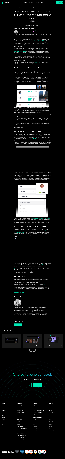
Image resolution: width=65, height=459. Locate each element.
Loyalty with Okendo (21, 405)
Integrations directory (37, 430)
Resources (37, 2)
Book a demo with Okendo (19, 292)
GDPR (50, 417)
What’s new (19, 419)
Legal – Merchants (52, 414)
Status (50, 428)
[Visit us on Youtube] (62, 451)
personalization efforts (31, 138)
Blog (19, 7)
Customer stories (20, 410)
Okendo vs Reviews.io (21, 439)
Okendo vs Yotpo (20, 426)
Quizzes (3, 419)
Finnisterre (42, 264)
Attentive (35, 426)
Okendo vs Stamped (21, 442)
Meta (34, 424)
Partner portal (36, 414)
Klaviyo (34, 422)
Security (50, 419)
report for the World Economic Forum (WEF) (34, 40)
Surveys (3, 424)
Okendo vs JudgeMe (21, 435)
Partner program (36, 405)
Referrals (4, 422)
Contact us (51, 421)
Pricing (42, 2)
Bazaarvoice (35, 428)
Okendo (15, 268)
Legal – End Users (52, 412)
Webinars (19, 414)
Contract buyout (5, 408)
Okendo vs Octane (21, 437)
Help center (51, 426)
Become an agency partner (38, 410)
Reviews (3, 415)
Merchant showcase (21, 412)
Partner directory (36, 408)
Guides (18, 417)
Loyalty (3, 417)
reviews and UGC (37, 62)
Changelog (19, 421)
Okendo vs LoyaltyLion (22, 428)
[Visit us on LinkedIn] (60, 451)
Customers (31, 2)
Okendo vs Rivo (20, 430)
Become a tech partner (38, 412)
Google (34, 419)
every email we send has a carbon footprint (41, 218)
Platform (25, 2)
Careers (50, 410)
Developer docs (52, 430)
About (50, 405)
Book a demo (51, 408)
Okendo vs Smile (20, 433)
